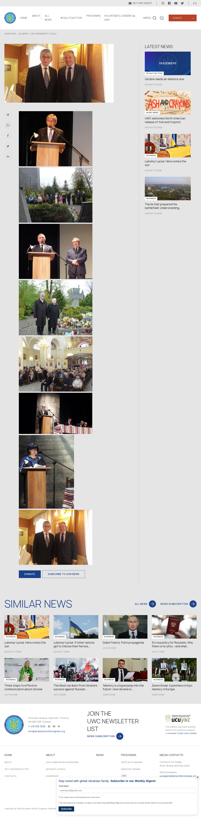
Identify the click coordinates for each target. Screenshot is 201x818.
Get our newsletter (16, 769)
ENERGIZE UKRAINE (130, 769)
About (8, 762)
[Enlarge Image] (66, 139)
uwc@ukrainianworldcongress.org (46, 731)
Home (23, 17)
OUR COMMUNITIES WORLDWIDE (62, 762)
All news (23, 33)
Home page (10, 33)
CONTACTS (10, 776)
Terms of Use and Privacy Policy (108, 803)
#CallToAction (71, 17)
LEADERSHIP (52, 776)
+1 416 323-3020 (36, 726)
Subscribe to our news (63, 574)
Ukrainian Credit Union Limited (182, 733)
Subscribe (66, 809)
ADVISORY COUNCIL (56, 769)
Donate (177, 17)
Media (147, 17)
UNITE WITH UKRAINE (131, 762)
